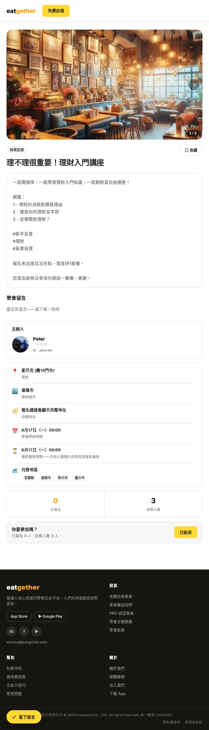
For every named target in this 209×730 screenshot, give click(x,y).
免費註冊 (56, 10)
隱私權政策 (171, 722)
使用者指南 (16, 676)
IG (12, 631)
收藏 (193, 150)
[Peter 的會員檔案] (20, 344)
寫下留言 (27, 717)
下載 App (117, 693)
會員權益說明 (120, 604)
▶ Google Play (50, 616)
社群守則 (14, 668)
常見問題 (14, 693)
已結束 (186, 532)
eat (21, 10)
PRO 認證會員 (121, 613)
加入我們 (117, 685)
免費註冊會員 (120, 596)
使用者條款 (193, 722)
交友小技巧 (16, 685)
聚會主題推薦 (120, 621)
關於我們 (117, 668)
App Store (19, 616)
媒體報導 (117, 676)
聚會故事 (117, 630)
